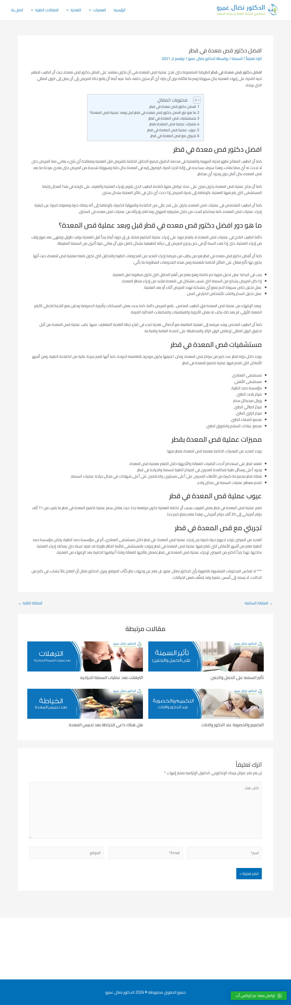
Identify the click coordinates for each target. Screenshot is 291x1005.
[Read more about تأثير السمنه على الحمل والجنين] (206, 656)
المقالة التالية (30, 603)
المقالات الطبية (47, 9)
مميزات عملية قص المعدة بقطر (172, 124)
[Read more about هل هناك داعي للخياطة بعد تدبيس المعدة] (85, 703)
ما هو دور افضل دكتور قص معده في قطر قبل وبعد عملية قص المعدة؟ (142, 113)
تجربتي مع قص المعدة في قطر (173, 136)
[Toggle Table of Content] (194, 100)
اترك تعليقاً (254, 58)
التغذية (76, 9)
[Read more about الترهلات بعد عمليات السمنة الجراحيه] (85, 656)
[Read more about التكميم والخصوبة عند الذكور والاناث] (206, 703)
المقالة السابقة (259, 603)
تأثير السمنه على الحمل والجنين (237, 677)
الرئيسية (119, 9)
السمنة (237, 58)
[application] (91, 10)
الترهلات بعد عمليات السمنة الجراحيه (111, 677)
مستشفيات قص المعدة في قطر (172, 118)
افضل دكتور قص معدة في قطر (172, 107)
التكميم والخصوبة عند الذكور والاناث (232, 725)
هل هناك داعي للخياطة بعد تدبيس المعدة (106, 725)
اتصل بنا (17, 9)
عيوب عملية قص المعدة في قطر (171, 130)
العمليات (99, 9)
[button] (259, 995)
